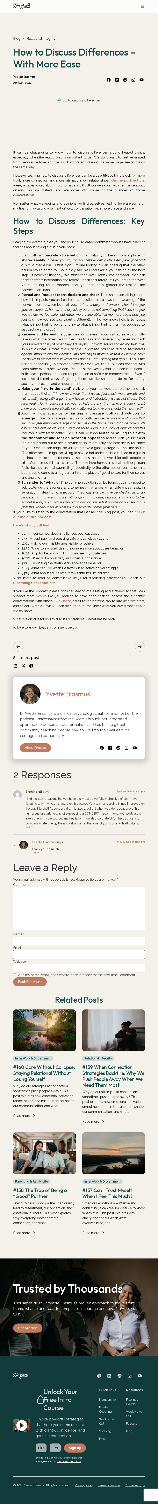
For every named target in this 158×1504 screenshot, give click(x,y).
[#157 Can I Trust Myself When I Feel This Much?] (113, 1173)
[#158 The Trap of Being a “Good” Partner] (44, 1173)
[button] (15, 666)
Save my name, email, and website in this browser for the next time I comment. (76, 975)
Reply (29, 827)
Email (18, 948)
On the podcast (124, 180)
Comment (21, 884)
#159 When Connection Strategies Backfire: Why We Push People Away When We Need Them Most (113, 1076)
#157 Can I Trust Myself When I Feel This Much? (107, 1193)
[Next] (139, 646)
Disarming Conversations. (34, 583)
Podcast (131, 1423)
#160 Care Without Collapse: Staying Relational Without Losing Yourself (44, 1073)
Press (102, 1438)
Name (18, 934)
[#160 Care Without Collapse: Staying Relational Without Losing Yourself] (44, 1050)
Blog (16, 39)
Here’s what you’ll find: (31, 525)
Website (19, 961)
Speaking (105, 1431)
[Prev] (18, 646)
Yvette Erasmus (44, 842)
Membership (107, 1399)
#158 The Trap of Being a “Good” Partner (40, 1193)
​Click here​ (62, 601)
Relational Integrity (41, 39)
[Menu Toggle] (142, 6)
